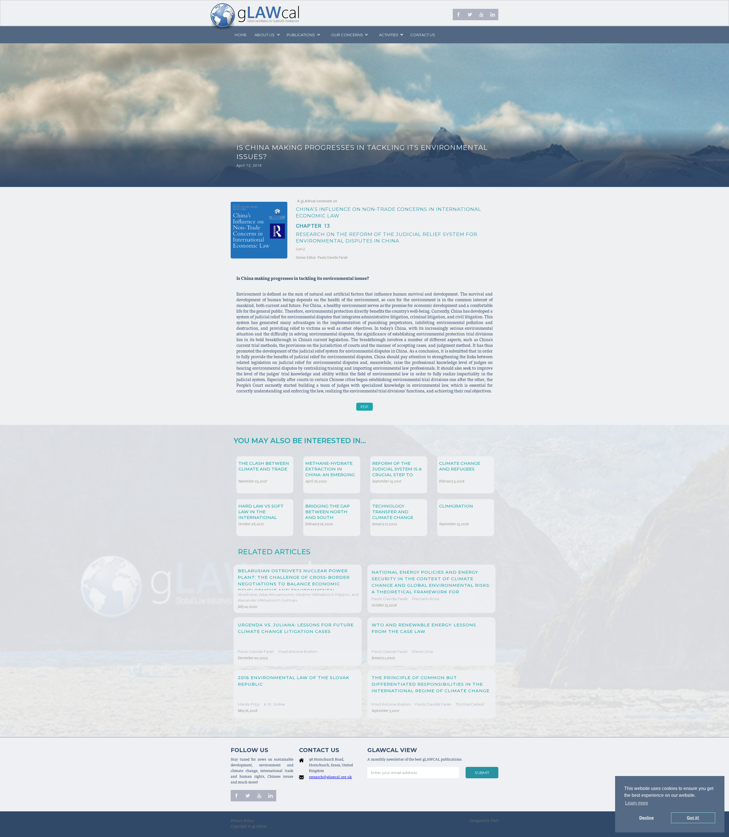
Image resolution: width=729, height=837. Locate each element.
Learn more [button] (636, 803)
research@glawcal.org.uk (330, 777)
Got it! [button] (693, 817)
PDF (364, 406)
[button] (267, 34)
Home (241, 34)
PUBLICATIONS (301, 34)
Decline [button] (646, 817)
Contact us (422, 34)
